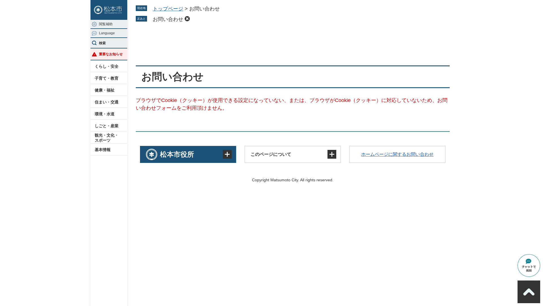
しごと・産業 (106, 126)
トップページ (168, 9)
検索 (102, 43)
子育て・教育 (106, 78)
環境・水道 (105, 114)
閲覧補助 (106, 24)
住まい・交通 (106, 102)
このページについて (271, 154)
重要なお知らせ (111, 54)
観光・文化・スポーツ (106, 138)
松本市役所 (177, 154)
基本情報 (103, 149)
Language (107, 33)
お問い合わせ (168, 19)
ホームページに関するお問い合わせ (397, 154)
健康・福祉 (105, 90)
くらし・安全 (106, 66)
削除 (187, 18)
